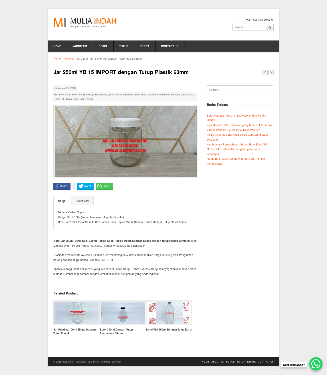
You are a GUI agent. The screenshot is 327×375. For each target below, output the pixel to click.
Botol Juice (65, 94)
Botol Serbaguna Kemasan (166, 94)
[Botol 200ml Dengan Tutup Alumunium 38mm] (123, 312)
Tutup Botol (72, 99)
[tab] (61, 200)
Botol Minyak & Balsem (121, 94)
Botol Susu (188, 94)
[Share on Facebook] (62, 186)
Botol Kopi (88, 94)
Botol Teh (59, 99)
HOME (57, 46)
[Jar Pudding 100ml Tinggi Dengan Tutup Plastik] (76, 312)
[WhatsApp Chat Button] (316, 364)
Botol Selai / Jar (143, 94)
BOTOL (103, 46)
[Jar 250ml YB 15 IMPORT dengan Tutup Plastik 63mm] (126, 141)
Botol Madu (101, 94)
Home (57, 58)
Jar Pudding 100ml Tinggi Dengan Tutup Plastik (74, 331)
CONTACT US (169, 46)
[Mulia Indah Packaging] (85, 23)
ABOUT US (80, 46)
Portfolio (69, 58)
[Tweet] (85, 186)
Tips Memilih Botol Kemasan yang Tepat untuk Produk (239, 125)
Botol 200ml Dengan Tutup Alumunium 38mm (116, 331)
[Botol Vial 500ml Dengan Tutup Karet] (169, 312)
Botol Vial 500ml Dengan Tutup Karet (169, 329)
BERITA (144, 46)
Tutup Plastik (86, 99)
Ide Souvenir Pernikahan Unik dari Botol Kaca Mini (237, 144)
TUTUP (123, 46)
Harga (62, 201)
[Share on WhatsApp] (104, 186)
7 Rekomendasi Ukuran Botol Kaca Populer (233, 130)
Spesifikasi (82, 201)
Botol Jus (77, 94)
